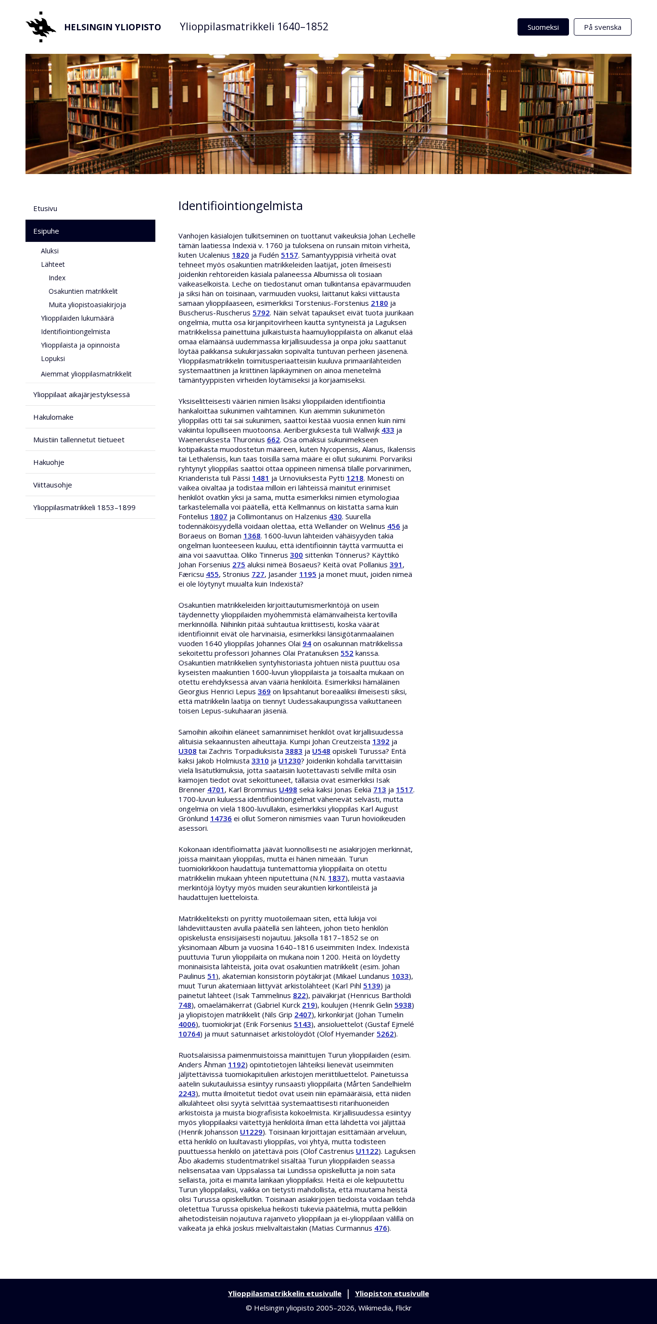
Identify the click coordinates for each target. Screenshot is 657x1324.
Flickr (403, 1307)
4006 (187, 1024)
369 (264, 691)
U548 (321, 751)
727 (258, 574)
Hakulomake (53, 417)
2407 (303, 1014)
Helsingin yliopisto (112, 27)
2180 (379, 303)
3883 (294, 751)
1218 (355, 478)
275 (238, 564)
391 (396, 564)
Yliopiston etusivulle (392, 1293)
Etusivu (45, 208)
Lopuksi (53, 358)
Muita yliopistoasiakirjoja (87, 304)
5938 (403, 1005)
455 (212, 574)
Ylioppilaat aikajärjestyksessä (81, 394)
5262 (385, 1033)
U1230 (289, 760)
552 (347, 653)
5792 (261, 312)
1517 (404, 789)
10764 (189, 1033)
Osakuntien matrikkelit (83, 291)
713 (379, 789)
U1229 (251, 1132)
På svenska (602, 27)
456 (393, 526)
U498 (288, 789)
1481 (260, 478)
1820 (240, 255)
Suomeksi (543, 27)
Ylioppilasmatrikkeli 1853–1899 (84, 507)
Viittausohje (52, 484)
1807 (218, 516)
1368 (252, 535)
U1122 (367, 1151)
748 (184, 1005)
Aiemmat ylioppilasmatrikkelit (86, 373)
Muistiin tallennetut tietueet (79, 439)
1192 (236, 1064)
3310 (260, 760)
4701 (216, 789)
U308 (187, 751)
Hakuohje (48, 462)
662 (273, 439)
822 (299, 995)
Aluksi (50, 250)
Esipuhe (46, 231)
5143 (302, 1024)
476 (380, 1228)
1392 (381, 741)
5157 (289, 255)
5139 (371, 985)
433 (387, 430)
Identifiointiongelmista (75, 331)
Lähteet (53, 264)
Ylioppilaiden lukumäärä (77, 318)
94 (307, 643)
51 (211, 976)
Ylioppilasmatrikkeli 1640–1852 (254, 26)
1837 (336, 878)
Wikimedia (375, 1307)
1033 (400, 976)
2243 (187, 1093)
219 (308, 1005)
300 (296, 555)
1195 (307, 574)
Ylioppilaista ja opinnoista (80, 345)
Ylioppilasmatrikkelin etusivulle (284, 1293)
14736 (221, 818)
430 (335, 516)
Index (57, 277)
